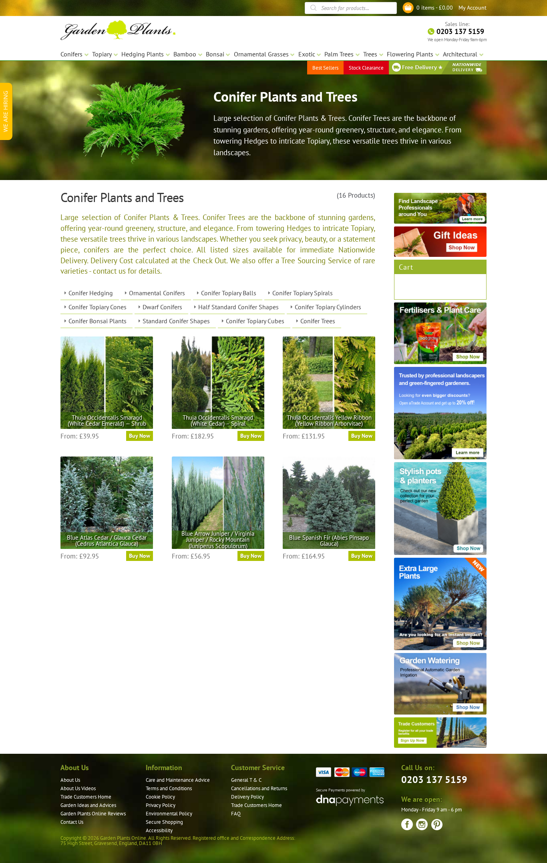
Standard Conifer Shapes (176, 321)
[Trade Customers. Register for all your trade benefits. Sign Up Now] (440, 732)
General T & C (246, 780)
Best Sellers (325, 67)
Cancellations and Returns (259, 788)
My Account (473, 7)
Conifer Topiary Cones (97, 307)
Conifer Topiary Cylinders (328, 307)
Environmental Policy (169, 813)
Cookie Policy (160, 796)
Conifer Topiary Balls (228, 293)
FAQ (236, 813)
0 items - (434, 7)
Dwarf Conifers (162, 307)
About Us (70, 780)
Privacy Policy (160, 805)
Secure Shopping (164, 822)
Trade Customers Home (85, 796)
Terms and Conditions (169, 788)
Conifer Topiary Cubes (255, 321)
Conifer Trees (317, 321)
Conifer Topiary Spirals (302, 293)
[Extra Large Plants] (440, 604)
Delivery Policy (247, 796)
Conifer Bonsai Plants (97, 321)
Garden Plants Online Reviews (93, 813)
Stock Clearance (366, 67)
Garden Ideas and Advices (88, 805)
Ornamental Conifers (157, 293)
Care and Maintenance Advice (178, 780)
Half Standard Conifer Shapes (238, 307)
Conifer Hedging (90, 293)
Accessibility (159, 830)
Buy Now (139, 435)
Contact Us (71, 822)
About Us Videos (78, 788)
